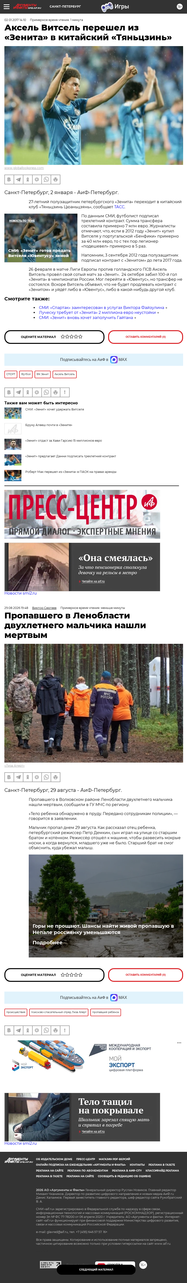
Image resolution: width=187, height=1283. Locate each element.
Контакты (137, 1164)
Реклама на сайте (50, 1170)
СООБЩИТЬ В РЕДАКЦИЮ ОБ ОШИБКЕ (124, 1176)
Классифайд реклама (162, 1170)
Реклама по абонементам (87, 1170)
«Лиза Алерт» (14, 765)
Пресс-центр (85, 1159)
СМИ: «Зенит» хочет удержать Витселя (54, 409)
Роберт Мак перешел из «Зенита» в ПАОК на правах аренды (70, 472)
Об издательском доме (54, 1159)
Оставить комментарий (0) (146, 336)
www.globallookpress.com (24, 168)
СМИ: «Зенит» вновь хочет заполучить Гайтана (86, 317)
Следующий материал (96, 1269)
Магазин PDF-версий (114, 1159)
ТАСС (119, 207)
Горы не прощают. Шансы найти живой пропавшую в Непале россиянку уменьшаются (103, 929)
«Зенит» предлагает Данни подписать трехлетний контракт (70, 456)
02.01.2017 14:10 (15, 20)
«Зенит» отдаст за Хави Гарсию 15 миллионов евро (63, 440)
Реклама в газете (162, 1164)
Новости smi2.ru (20, 593)
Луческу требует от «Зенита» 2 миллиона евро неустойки (97, 312)
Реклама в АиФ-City (127, 1170)
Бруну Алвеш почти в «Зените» (48, 425)
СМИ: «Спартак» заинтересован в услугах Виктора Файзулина (101, 307)
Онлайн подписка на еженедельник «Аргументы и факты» (81, 1164)
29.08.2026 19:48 (16, 608)
